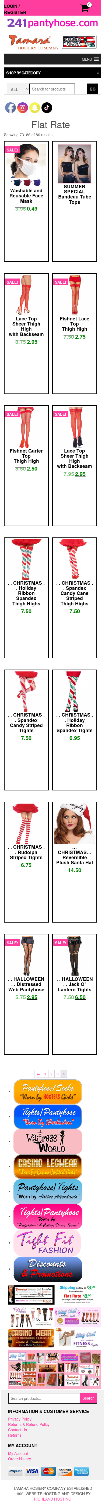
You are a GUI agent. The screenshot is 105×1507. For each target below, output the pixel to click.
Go (93, 89)
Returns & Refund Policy (29, 1424)
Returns (15, 1435)
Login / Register (15, 9)
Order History (19, 1458)
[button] (87, 59)
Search (88, 1398)
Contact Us (17, 1429)
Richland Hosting (52, 1499)
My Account (18, 1453)
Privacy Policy (20, 1419)
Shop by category (23, 72)
